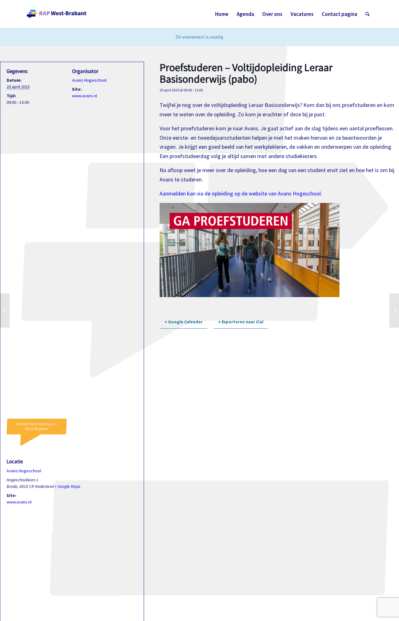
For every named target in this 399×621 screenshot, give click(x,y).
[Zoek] (367, 14)
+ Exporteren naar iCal (240, 322)
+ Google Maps (67, 486)
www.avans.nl (84, 96)
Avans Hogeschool (89, 80)
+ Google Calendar (184, 322)
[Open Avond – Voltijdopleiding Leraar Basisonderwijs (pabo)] (5, 310)
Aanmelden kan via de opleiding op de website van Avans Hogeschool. (241, 193)
